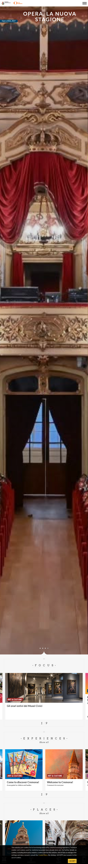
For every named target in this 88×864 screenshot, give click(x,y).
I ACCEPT (72, 861)
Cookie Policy (43, 855)
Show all (44, 742)
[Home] (12, 3)
